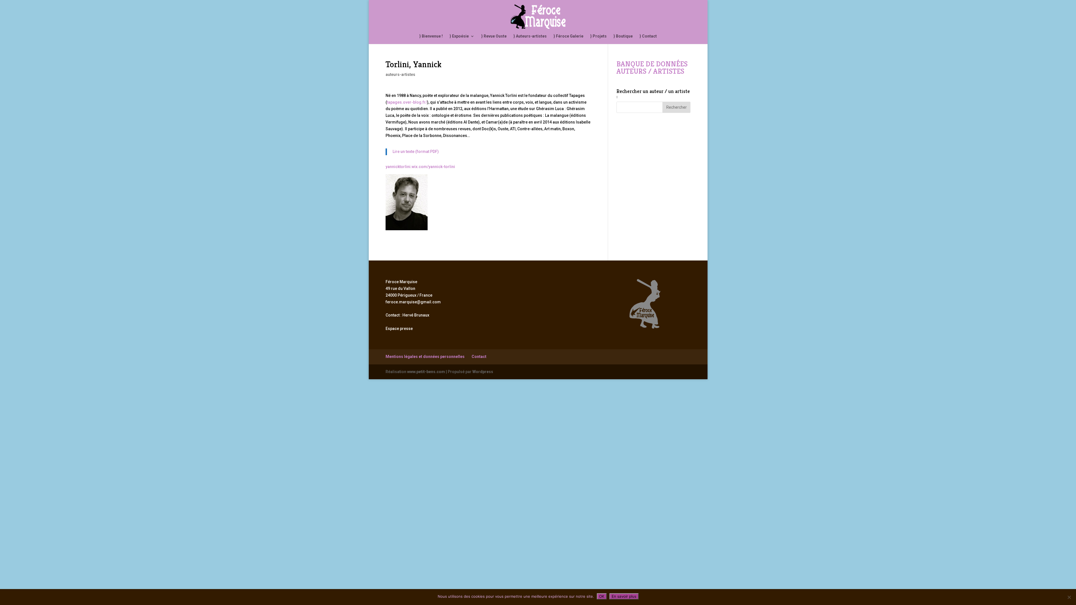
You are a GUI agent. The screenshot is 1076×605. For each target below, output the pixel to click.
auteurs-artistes (400, 74)
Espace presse (399, 328)
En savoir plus (624, 596)
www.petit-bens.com (426, 371)
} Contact (648, 36)
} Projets (598, 36)
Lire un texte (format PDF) (416, 151)
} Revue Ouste (494, 36)
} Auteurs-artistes (530, 36)
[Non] (1069, 597)
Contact (479, 356)
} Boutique (623, 36)
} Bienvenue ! (431, 36)
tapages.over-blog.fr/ (407, 102)
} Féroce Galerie (568, 36)
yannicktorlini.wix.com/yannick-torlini (420, 166)
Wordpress (482, 371)
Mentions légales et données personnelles (425, 356)
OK (601, 596)
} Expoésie (459, 36)
